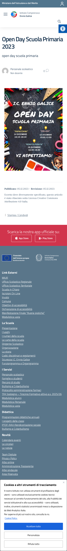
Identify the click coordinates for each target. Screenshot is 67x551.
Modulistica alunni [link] (11, 398)
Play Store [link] (47, 238)
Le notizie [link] (7, 448)
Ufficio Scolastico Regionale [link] (17, 282)
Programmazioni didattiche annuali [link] (20, 417)
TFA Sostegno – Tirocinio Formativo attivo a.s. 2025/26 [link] (32, 394)
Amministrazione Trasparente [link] (18, 466)
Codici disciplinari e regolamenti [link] (18, 355)
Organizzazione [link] (10, 348)
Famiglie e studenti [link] (12, 378)
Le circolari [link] (7, 444)
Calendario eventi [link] (11, 440)
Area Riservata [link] (10, 474)
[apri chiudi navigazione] (5, 14)
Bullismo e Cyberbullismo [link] (15, 386)
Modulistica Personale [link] (14, 402)
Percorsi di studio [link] (11, 382)
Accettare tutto (33, 526)
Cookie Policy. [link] (11, 518)
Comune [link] (6, 301)
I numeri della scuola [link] (13, 336)
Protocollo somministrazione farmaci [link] (21, 390)
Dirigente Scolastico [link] (12, 344)
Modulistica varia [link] (11, 317)
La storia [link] (6, 352)
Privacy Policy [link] (9, 458)
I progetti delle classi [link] (13, 421)
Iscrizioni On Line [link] (11, 293)
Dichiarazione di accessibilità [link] (17, 309)
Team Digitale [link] (9, 454)
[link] (63, 28)
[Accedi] (62, 4)
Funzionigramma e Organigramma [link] (20, 363)
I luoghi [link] (6, 332)
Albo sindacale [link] (10, 470)
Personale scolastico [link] (13, 374)
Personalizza (33, 535)
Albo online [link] (8, 462)
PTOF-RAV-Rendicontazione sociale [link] (21, 425)
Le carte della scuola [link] (13, 340)
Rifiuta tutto (33, 544)
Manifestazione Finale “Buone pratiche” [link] (23, 313)
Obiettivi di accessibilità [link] (14, 305)
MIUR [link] (5, 278)
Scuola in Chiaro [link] (10, 289)
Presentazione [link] (9, 328)
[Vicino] (64, 482)
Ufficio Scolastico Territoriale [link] (17, 285)
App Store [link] (23, 238)
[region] (33, 515)
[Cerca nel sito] (59, 22)
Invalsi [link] (5, 297)
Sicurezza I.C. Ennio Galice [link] (16, 359)
